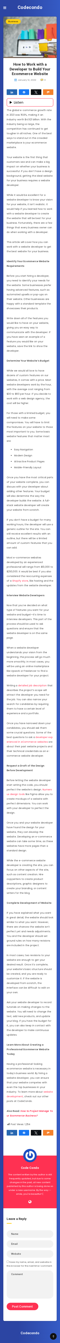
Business (13, 21)
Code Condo (30, 1168)
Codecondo (30, 7)
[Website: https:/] (30, 1202)
